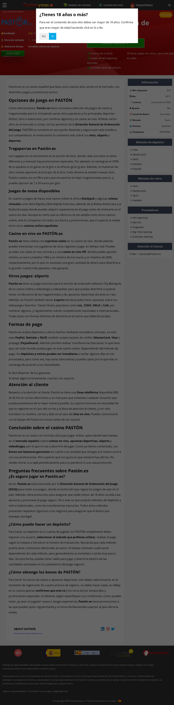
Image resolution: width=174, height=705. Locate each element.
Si (52, 36)
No (44, 36)
